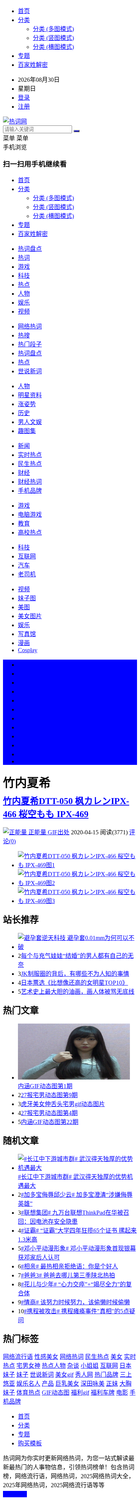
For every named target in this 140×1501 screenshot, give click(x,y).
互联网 (27, 556)
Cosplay (27, 650)
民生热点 (30, 464)
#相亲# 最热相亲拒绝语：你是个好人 (69, 1266)
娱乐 (24, 302)
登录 (24, 97)
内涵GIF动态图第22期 (49, 1122)
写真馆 (27, 634)
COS (24, 761)
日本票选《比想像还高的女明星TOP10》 (74, 983)
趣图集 (27, 431)
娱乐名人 (28, 1383)
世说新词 (30, 371)
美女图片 (30, 616)
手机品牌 (30, 491)
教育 (24, 523)
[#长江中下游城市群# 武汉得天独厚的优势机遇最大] (77, 1163)
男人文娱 (30, 422)
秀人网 (84, 1374)
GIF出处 (58, 832)
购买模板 (30, 1443)
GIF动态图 (55, 1392)
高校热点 (30, 532)
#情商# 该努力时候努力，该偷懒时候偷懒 (75, 1302)
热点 (24, 284)
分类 (24, 20)
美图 (24, 607)
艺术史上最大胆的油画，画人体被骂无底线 (77, 991)
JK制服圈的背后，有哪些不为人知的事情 (75, 974)
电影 (122, 1392)
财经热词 (30, 482)
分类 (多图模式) (53, 29)
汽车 (24, 565)
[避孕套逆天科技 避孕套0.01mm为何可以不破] (77, 942)
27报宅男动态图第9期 (49, 1095)
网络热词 (30, 326)
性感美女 (46, 1357)
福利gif (80, 1392)
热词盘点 (30, 249)
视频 (24, 311)
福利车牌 (103, 1392)
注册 (24, 106)
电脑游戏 (30, 514)
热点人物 (54, 1366)
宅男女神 (28, 1366)
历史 (24, 413)
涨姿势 (27, 404)
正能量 (37, 832)
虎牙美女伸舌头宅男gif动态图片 (63, 1104)
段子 (24, 718)
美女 (24, 736)
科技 (24, 276)
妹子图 (27, 598)
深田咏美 (93, 1383)
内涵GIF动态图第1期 (45, 1086)
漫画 (24, 643)
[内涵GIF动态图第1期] (77, 1052)
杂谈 (73, 1366)
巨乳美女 (67, 1383)
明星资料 (30, 395)
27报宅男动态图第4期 (49, 1113)
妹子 (22, 1374)
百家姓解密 (33, 65)
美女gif (64, 1374)
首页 (24, 11)
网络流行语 (18, 1357)
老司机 (27, 574)
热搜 (24, 335)
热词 (24, 258)
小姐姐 (90, 1366)
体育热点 (28, 1392)
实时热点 (30, 455)
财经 (24, 473)
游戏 (24, 267)
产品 (48, 1383)
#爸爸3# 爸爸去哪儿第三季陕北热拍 (68, 1275)
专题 (24, 56)
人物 (24, 293)
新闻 (24, 446)
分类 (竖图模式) (53, 38)
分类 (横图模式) (53, 47)
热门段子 (30, 344)
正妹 (112, 1383)
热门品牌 (106, 1374)
